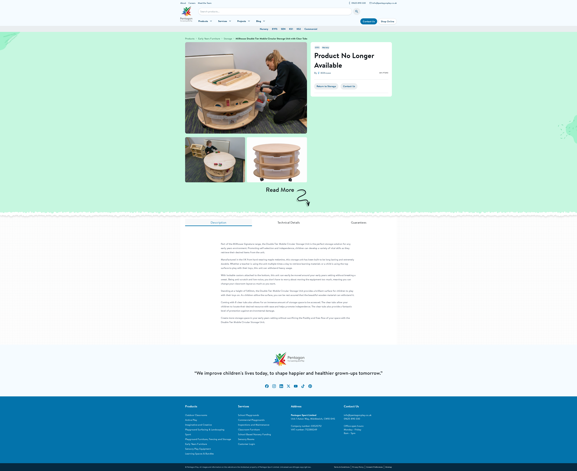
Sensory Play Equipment (198, 449)
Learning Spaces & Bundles (199, 453)
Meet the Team (205, 3)
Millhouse (326, 73)
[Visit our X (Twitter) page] (288, 386)
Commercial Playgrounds (251, 420)
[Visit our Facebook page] (267, 386)
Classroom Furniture (249, 429)
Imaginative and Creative (198, 424)
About (183, 3)
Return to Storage (326, 86)
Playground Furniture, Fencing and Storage (208, 439)
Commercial (310, 29)
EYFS (274, 29)
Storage (228, 38)
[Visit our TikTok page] (303, 386)
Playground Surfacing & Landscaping (204, 429)
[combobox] (275, 11)
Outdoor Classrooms (196, 415)
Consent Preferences (374, 467)
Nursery (264, 29)
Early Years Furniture (209, 38)
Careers (192, 3)
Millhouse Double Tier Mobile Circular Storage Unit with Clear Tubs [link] (271, 38)
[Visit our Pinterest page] (310, 386)
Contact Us (369, 21)
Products (190, 38)
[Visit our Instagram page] (274, 386)
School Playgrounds (248, 415)
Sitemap (388, 467)
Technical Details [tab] (289, 222)
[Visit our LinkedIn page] (281, 386)
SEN (283, 29)
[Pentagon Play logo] (186, 16)
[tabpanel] (288, 283)
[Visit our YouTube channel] (296, 386)
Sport (188, 434)
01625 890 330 (358, 3)
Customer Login (246, 444)
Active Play (191, 420)
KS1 (291, 29)
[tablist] (288, 222)
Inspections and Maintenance (253, 424)
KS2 (299, 29)
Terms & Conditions (342, 467)
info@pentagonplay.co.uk (384, 3)
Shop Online (387, 21)
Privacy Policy (358, 467)
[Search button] (356, 11)
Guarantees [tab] (358, 222)
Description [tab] (218, 222)
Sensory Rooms (246, 439)
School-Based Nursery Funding (254, 434)
